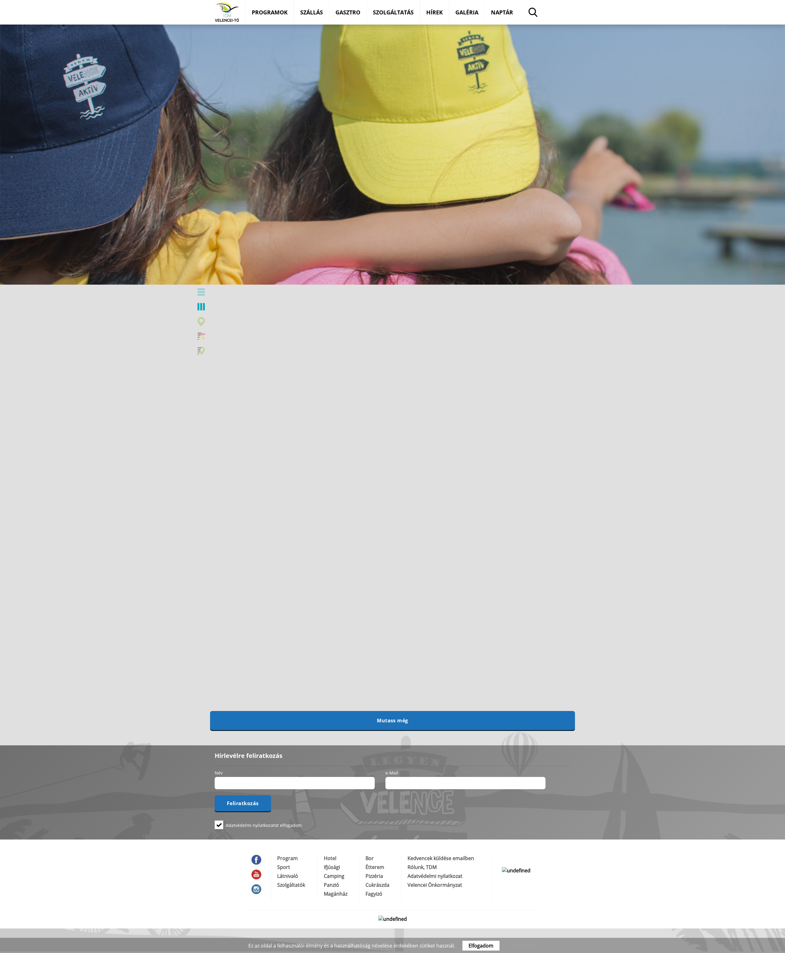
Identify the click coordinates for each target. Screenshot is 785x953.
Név (219, 772)
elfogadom (264, 825)
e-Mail (391, 772)
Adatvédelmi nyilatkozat (435, 876)
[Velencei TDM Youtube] (258, 874)
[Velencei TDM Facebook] (258, 860)
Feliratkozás (243, 803)
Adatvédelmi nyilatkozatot (252, 825)
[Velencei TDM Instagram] (258, 889)
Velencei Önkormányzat (435, 885)
